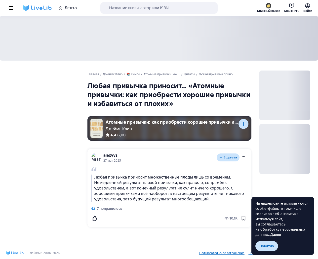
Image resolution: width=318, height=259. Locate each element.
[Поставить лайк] (94, 218)
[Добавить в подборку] (243, 124)
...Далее (274, 234)
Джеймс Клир (119, 128)
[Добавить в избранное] (243, 218)
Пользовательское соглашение (221, 253)
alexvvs (110, 155)
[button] (243, 157)
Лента (71, 7)
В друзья (230, 157)
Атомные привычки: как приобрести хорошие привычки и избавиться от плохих (172, 122)
